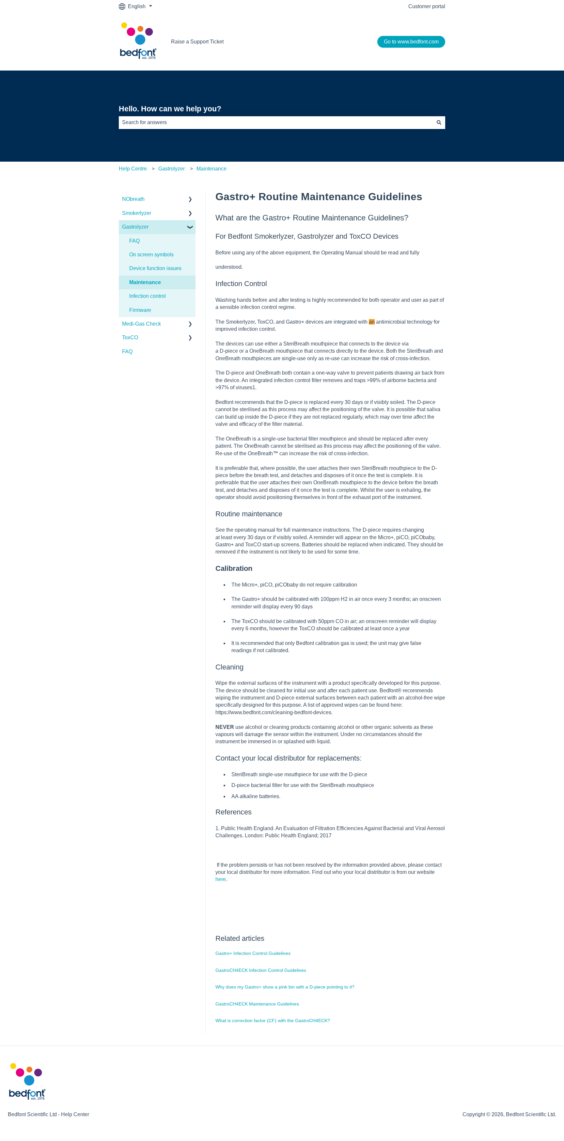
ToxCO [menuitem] (130, 337)
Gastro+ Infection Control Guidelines (252, 953)
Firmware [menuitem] (140, 310)
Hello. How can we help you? (170, 108)
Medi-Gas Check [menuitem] (141, 324)
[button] (190, 199)
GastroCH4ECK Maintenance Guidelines (257, 1003)
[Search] (439, 122)
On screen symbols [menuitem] (151, 254)
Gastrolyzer (171, 168)
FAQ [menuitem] (134, 241)
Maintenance (211, 168)
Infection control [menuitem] (147, 296)
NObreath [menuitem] (133, 199)
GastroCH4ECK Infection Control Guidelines (260, 970)
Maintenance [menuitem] (145, 282)
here (220, 879)
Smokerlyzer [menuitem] (136, 213)
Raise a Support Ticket (197, 41)
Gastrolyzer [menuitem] (135, 227)
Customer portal (426, 6)
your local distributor (273, 758)
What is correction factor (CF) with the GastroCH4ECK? (272, 1020)
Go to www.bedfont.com (411, 41)
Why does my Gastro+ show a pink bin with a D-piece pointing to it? (284, 986)
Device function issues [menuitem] (155, 268)
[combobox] (276, 122)
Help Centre (133, 168)
